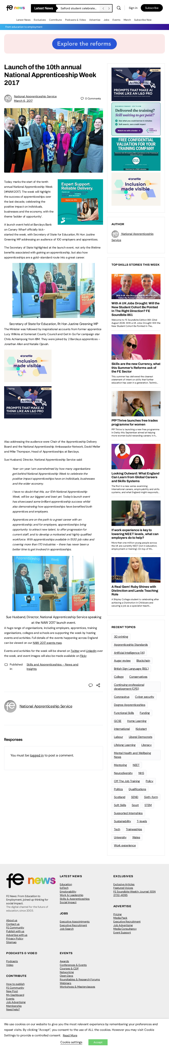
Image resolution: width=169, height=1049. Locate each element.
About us (11, 920)
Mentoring (120, 765)
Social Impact (68, 902)
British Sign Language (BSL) (131, 668)
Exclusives (40, 20)
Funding (145, 713)
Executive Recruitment (73, 925)
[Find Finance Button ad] (136, 119)
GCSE (117, 721)
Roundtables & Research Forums (80, 979)
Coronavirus (121, 697)
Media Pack (120, 918)
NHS (141, 773)
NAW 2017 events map (47, 643)
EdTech (64, 888)
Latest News (23, 20)
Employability (68, 891)
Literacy (146, 745)
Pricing (117, 914)
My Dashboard (15, 995)
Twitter (75, 651)
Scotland (119, 797)
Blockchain (143, 660)
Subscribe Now (142, 20)
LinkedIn (91, 651)
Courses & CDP (69, 968)
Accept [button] (98, 1042)
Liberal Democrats (140, 737)
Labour (118, 737)
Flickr (83, 656)
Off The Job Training (127, 781)
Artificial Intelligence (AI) (129, 653)
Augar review (122, 660)
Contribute (55, 20)
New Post (12, 991)
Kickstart (141, 729)
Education (66, 884)
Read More (70, 1035)
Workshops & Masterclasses (77, 986)
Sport (135, 805)
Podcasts (12, 961)
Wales (136, 837)
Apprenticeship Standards (131, 644)
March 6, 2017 (23, 101)
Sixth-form (151, 797)
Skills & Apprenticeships (75, 899)
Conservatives (138, 677)
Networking (67, 972)
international (122, 729)
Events (116, 20)
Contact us (13, 924)
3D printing (121, 636)
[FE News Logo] (15, 8)
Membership (14, 1006)
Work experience (125, 845)
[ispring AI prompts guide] (28, 416)
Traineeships (134, 829)
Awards (64, 961)
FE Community (15, 927)
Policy (149, 781)
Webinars (65, 983)
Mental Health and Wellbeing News (132, 755)
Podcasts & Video (75, 20)
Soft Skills (120, 805)
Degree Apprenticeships (129, 705)
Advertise (94, 20)
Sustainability (122, 821)
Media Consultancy (125, 929)
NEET (136, 765)
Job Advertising (123, 925)
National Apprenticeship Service (35, 96)
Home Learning (137, 721)
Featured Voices (123, 888)
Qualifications (137, 789)
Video (9, 965)
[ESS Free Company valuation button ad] (136, 154)
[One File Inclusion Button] (28, 380)
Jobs (106, 20)
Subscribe (151, 8)
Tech (117, 829)
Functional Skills (124, 713)
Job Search (67, 929)
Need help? (13, 1009)
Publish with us (15, 931)
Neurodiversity (123, 773)
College (118, 677)
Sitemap (11, 942)
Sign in (133, 8)
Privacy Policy (14, 938)
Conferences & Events (73, 965)
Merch (127, 20)
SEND (134, 797)
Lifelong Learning (125, 745)
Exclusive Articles (124, 884)
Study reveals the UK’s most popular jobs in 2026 (80, 8)
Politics (118, 789)
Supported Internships (128, 813)
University (120, 837)
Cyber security (144, 697)
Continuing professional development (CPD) (129, 687)
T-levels (142, 821)
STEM (148, 805)
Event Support (122, 932)
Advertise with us (16, 935)
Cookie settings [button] (71, 1042)
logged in (37, 755)
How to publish (15, 984)
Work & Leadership (71, 895)
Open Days (66, 975)
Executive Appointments (75, 921)
